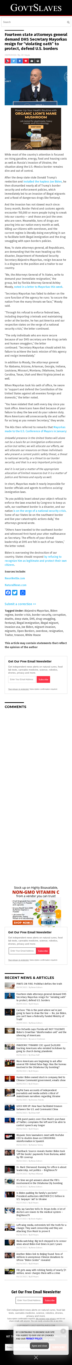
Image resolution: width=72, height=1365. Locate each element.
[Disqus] (36, 754)
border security (41, 614)
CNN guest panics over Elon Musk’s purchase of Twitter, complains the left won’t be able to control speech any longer (41, 1122)
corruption (59, 614)
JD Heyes (25, 55)
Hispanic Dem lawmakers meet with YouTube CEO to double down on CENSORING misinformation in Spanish (40, 1138)
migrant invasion (44, 627)
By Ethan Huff (34, 1055)
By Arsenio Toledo (36, 1100)
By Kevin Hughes (35, 1219)
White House (33, 635)
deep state (21, 618)
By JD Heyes (34, 1004)
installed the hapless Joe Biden (42, 181)
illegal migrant (49, 622)
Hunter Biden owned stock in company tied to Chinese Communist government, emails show (40, 1079)
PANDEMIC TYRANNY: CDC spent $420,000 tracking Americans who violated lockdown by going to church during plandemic (40, 1048)
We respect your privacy (46, 1319)
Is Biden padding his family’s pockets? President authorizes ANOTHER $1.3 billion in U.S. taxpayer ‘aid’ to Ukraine (40, 1196)
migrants (10, 631)
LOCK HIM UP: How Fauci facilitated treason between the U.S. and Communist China (39, 1108)
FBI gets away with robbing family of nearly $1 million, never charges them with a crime (41, 1272)
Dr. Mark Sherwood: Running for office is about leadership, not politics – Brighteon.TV (41, 1169)
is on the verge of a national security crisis (39, 510)
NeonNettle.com (15, 578)
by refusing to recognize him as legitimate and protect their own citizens (36, 560)
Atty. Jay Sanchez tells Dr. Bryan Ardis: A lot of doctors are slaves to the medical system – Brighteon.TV (40, 1212)
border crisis (23, 614)
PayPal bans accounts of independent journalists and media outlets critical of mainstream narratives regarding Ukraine (38, 1093)
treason (19, 635)
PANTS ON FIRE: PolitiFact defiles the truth (39, 983)
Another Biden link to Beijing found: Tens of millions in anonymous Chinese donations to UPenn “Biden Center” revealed (39, 1257)
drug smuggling (45, 618)
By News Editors (35, 987)
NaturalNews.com (15, 585)
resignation (56, 631)
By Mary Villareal (36, 1174)
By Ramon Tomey (36, 1145)
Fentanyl (10, 622)
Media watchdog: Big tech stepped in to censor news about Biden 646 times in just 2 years (41, 1243)
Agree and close (39, 1345)
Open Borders (25, 631)
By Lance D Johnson (37, 1039)
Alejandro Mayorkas (36, 610)
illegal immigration (28, 622)
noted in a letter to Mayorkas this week (38, 286)
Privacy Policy (34, 1338)
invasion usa (12, 627)
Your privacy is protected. (18, 689)
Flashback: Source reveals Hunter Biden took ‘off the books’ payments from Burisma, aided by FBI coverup (40, 1154)
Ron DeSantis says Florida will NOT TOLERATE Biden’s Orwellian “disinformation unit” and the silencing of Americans (41, 1032)
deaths (9, 618)
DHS (32, 618)
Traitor (9, 635)
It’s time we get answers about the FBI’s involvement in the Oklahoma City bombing (39, 1182)
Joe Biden (27, 627)
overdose (41, 631)
